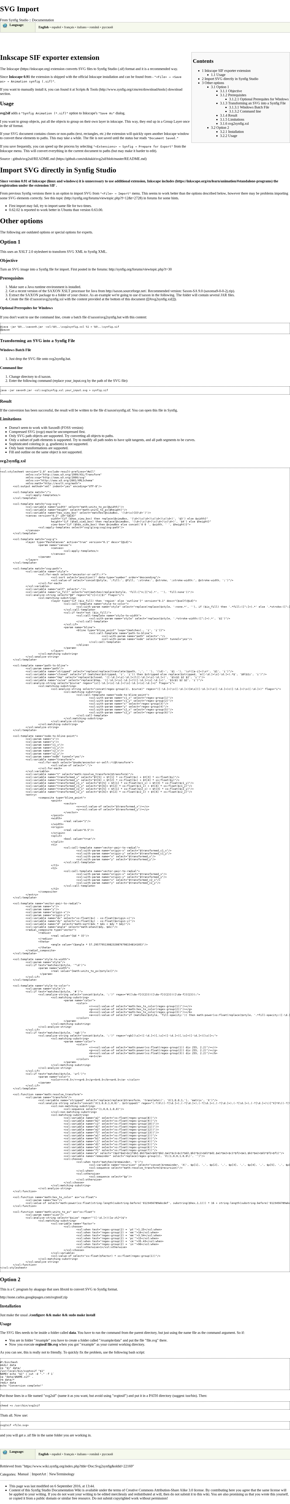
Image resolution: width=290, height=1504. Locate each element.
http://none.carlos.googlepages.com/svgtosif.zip (34, 1297)
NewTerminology (62, 1474)
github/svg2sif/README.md (34, 159)
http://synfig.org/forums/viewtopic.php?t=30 (140, 269)
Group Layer (172, 121)
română (94, 27)
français (69, 27)
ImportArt (39, 1474)
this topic (56, 198)
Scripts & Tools (87, 89)
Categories (7, 1474)
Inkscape (13, 69)
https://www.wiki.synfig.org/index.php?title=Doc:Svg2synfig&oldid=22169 (78, 1466)
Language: (17, 25)
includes (168, 181)
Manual (23, 1474)
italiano (82, 27)
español (56, 27)
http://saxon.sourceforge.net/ (126, 291)
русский (107, 27)
